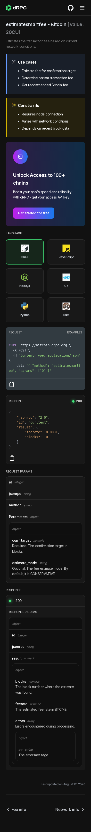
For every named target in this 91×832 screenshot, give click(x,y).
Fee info (19, 809)
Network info (67, 809)
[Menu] (82, 8)
